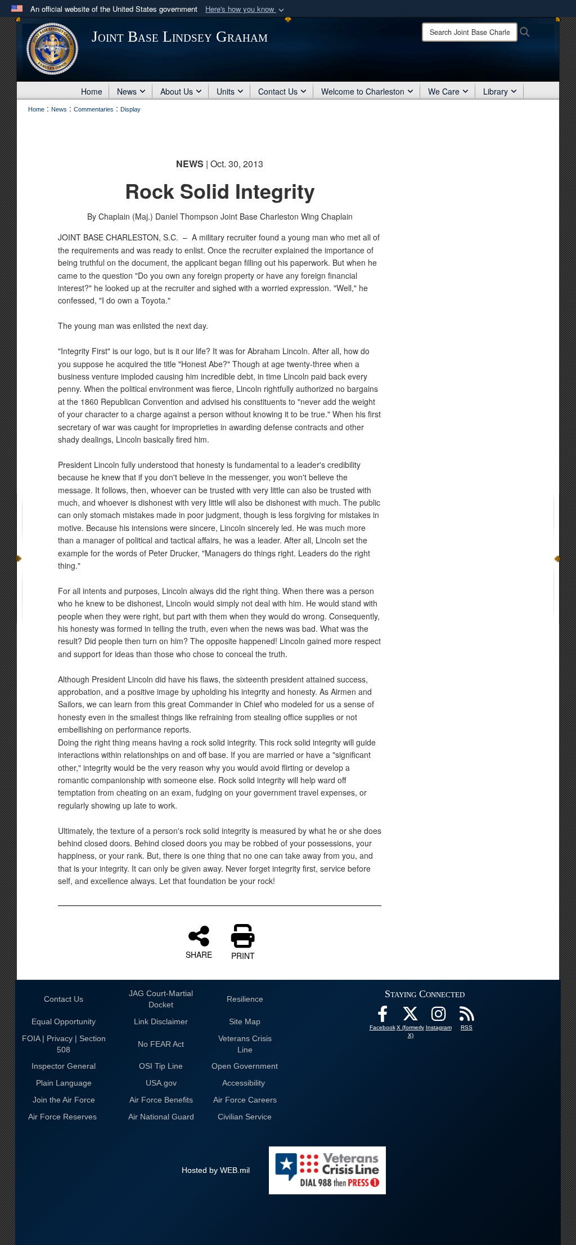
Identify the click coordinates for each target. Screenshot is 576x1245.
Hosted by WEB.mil (216, 1170)
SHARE (199, 954)
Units (226, 91)
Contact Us (278, 91)
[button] (245, 9)
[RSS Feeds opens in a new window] (467, 1016)
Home (91, 91)
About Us (176, 91)
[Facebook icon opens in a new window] (382, 1016)
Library (495, 91)
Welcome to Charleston (362, 91)
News (127, 91)
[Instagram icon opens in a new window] (439, 1016)
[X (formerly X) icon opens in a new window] (411, 1016)
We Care (444, 91)
